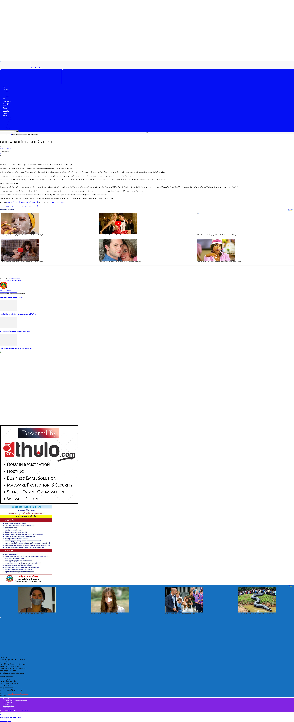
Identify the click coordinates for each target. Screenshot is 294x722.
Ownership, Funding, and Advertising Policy (15, 701)
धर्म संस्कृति (6, 104)
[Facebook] (14, 271)
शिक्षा (4, 106)
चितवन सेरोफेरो (7, 101)
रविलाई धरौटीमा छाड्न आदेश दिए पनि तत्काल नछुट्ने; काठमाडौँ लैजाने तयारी (18, 314)
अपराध (7, 92)
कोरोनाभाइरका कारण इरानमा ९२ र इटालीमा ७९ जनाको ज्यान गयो (20, 206)
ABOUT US (6, 704)
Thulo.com (11, 711)
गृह (4, 87)
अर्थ (4, 99)
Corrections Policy (8, 702)
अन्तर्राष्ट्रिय (6, 111)
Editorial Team (7, 699)
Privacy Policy (7, 708)
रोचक (7, 125)
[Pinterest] (25, 271)
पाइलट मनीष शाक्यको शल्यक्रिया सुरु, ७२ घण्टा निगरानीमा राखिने (16, 349)
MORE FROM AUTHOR (16, 297)
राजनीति (8, 93)
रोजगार (7, 126)
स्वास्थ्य (7, 97)
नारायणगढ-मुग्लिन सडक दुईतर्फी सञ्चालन (10, 718)
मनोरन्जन (5, 113)
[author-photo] (3, 289)
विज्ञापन (8, 128)
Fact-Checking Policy (9, 706)
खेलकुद (5, 108)
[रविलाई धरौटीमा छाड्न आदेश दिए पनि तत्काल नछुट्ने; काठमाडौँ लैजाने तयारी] (8, 311)
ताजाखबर (6, 89)
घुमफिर (7, 121)
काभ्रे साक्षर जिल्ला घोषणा (14, 279)
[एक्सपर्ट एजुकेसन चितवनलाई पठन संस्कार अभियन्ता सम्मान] (8, 328)
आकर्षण (5, 115)
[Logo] (31, 84)
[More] (36, 271)
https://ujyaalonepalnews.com (8, 292)
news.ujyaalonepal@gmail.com (18, 694)
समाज (7, 95)
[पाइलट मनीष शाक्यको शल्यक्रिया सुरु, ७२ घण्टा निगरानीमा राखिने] (8, 345)
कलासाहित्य (8, 118)
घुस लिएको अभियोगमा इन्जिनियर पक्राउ (15, 281)
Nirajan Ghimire (23, 711)
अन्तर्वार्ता (8, 123)
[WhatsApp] (30, 271)
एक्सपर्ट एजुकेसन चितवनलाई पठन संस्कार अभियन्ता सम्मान (15, 331)
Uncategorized (8, 135)
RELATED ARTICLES (5, 297)
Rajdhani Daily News (57, 202)
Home (1, 135)
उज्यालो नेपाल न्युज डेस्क (5, 148)
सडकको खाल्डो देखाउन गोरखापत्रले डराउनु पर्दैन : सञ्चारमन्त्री (22, 202)
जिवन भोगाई (9, 119)
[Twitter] (19, 271)
